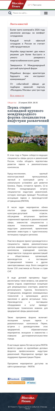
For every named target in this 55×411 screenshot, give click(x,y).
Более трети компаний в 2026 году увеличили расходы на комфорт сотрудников (27, 33)
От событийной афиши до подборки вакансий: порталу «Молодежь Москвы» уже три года (27, 87)
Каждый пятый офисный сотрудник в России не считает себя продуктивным (27, 44)
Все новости (17, 96)
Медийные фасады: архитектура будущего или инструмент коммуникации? (27, 76)
